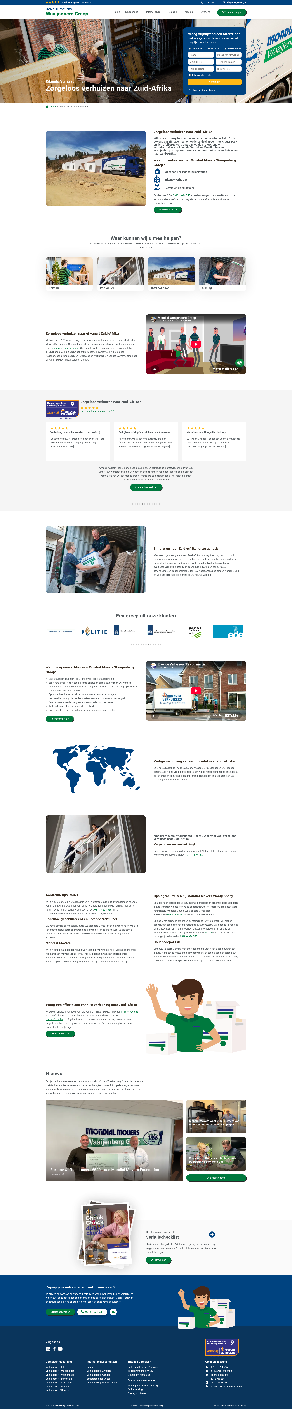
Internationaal (153, 12)
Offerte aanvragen (232, 12)
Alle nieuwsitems (216, 1177)
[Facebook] (54, 1349)
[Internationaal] (171, 277)
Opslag (189, 12)
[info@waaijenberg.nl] (113, 1312)
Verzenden (214, 81)
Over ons (205, 12)
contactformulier (54, 1019)
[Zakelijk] (69, 277)
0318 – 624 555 (181, 195)
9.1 (76, 2)
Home (116, 12)
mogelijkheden (175, 914)
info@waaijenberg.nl (221, 1370)
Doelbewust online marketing (234, 1406)
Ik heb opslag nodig (201, 75)
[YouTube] (60, 1349)
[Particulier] (120, 277)
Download (160, 1260)
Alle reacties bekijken (146, 487)
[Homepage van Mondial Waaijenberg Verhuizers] (68, 12)
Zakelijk (173, 12)
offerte (208, 932)
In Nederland (131, 12)
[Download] (108, 1248)
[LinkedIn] (49, 1349)
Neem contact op (167, 209)
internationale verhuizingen (63, 348)
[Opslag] (222, 277)
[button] (131, 644)
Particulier (196, 48)
